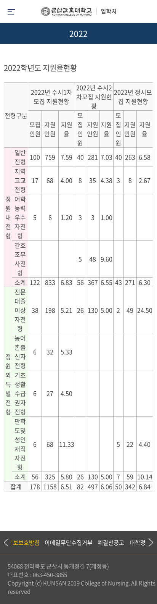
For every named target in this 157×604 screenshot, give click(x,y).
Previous (5, 542)
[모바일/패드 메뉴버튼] (11, 12)
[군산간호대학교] (78, 13)
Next (147, 542)
